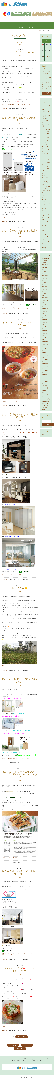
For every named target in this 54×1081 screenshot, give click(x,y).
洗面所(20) (45, 151)
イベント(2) (45, 201)
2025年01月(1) (45, 260)
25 (46, 56)
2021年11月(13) (46, 387)
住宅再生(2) (45, 227)
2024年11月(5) (45, 262)
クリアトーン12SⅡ (6, 926)
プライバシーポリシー (38, 1060)
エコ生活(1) (45, 232)
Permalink (4, 108)
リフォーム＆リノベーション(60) (46, 107)
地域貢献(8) (45, 181)
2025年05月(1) (46, 258)
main (26, 1045)
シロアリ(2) (45, 236)
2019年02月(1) (45, 405)
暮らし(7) (44, 206)
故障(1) (44, 247)
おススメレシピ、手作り (13, 104)
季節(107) (44, 118)
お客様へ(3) (45, 221)
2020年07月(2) (46, 400)
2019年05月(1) (45, 403)
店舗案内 (27, 27)
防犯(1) (44, 199)
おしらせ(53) (45, 133)
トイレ (3, 217)
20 (49, 53)
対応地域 (21, 27)
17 (45, 53)
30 (43, 59)
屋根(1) (44, 225)
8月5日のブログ (5, 979)
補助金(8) (44, 142)
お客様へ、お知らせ (25, 104)
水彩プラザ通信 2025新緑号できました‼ (46, 73)
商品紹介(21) (45, 140)
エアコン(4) (45, 166)
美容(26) (44, 172)
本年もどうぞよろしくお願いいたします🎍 (46, 78)
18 (46, 53)
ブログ (18, 1060)
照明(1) (44, 208)
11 (46, 50)
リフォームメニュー (14, 24)
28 (50, 56)
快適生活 (4, 104)
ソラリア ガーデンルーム (7, 282)
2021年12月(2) (45, 385)
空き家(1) (44, 210)
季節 (3, 666)
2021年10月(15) (46, 389)
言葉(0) (44, 249)
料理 (16, 401)
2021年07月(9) (46, 398)
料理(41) (44, 173)
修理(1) (44, 234)
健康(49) (44, 135)
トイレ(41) (44, 144)
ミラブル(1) (45, 157)
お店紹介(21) (45, 155)
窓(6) (43, 197)
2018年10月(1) (45, 407)
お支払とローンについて (44, 24)
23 (43, 56)
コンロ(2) (44, 223)
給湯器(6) (44, 175)
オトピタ (4, 945)
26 (48, 56)
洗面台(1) (44, 245)
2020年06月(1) (46, 401)
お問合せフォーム (26, 1060)
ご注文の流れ (24, 24)
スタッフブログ (37, 30)
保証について (33, 24)
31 (45, 59)
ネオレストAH (5, 193)
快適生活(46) (45, 131)
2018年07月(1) (45, 409)
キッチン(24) (45, 150)
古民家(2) (44, 212)
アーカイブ (46, 255)
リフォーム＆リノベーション (9, 309)
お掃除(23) (45, 153)
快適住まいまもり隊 (7, 308)
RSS (43, 434)
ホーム (6, 24)
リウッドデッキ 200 (6, 302)
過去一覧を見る (46, 93)
